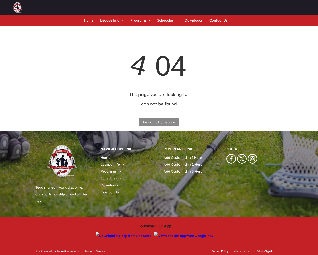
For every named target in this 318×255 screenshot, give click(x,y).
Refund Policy (219, 251)
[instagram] (252, 159)
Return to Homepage (159, 122)
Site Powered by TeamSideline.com (57, 251)
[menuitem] (92, 20)
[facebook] (231, 159)
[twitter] (242, 159)
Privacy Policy (242, 251)
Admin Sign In (264, 251)
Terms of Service (95, 251)
